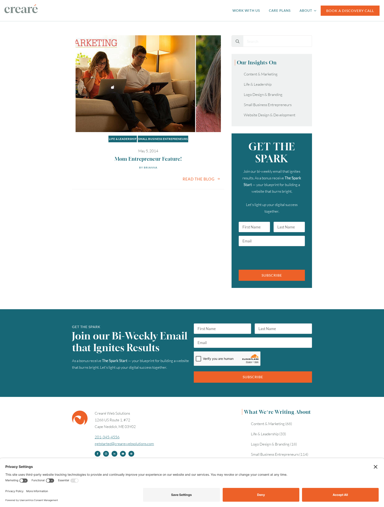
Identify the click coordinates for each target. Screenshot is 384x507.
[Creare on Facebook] (97, 454)
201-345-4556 (107, 437)
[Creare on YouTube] (123, 454)
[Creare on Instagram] (106, 454)
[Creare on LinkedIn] (114, 454)
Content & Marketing (261, 74)
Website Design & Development (269, 115)
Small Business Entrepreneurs (163, 139)
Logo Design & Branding (263, 94)
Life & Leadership (122, 139)
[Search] (237, 41)
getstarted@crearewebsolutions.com (124, 443)
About (306, 10)
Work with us (246, 10)
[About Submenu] (316, 10)
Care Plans (280, 10)
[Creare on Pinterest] (131, 454)
